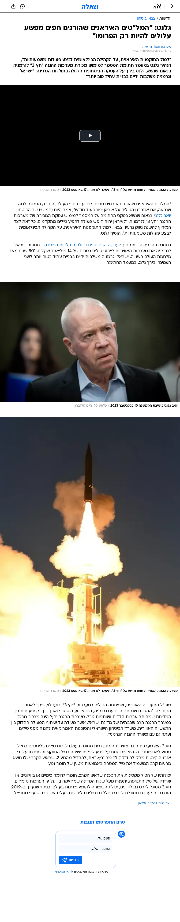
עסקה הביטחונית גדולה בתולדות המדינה (81, 245)
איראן (142, 803)
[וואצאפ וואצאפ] (22, 6)
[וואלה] (90, 6)
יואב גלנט (162, 216)
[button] (157, 6)
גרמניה (152, 803)
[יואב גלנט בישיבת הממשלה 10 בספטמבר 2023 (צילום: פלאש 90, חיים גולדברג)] (90, 346)
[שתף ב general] (13, 6)
